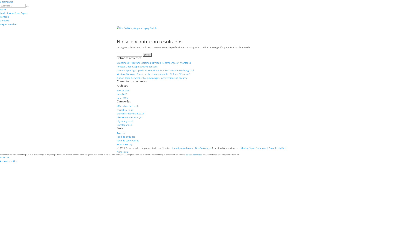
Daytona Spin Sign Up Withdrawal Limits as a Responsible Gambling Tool (155, 70)
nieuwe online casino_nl (129, 117)
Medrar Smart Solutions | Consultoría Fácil (263, 148)
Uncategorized (124, 124)
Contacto (4, 20)
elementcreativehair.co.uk (130, 113)
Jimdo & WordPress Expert (14, 13)
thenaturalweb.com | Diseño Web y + (191, 148)
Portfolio (4, 16)
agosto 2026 (123, 90)
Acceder (121, 133)
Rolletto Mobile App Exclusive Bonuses (137, 66)
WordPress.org (124, 144)
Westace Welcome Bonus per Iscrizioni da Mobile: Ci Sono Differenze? (153, 74)
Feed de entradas (126, 136)
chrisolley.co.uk (125, 109)
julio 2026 (122, 94)
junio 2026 (122, 97)
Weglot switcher (8, 24)
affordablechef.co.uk (127, 106)
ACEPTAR (4, 157)
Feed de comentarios (128, 140)
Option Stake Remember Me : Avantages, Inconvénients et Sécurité (152, 77)
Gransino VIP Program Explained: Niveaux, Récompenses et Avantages (154, 62)
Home (3, 9)
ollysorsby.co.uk (125, 121)
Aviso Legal (122, 151)
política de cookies (194, 154)
